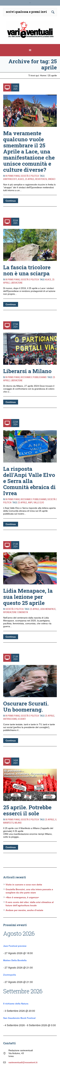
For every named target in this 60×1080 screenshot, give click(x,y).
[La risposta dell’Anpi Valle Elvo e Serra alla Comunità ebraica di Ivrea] (30, 446)
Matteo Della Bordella (15, 960)
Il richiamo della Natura (15, 1003)
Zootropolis (9, 974)
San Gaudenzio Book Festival (19, 1018)
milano (18, 822)
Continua (11, 200)
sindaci (51, 179)
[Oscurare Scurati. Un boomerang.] (30, 681)
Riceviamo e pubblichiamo (34, 377)
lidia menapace (48, 609)
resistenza (41, 179)
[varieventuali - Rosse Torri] (30, 31)
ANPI (30, 502)
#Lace (21, 179)
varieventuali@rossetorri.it (22, 1062)
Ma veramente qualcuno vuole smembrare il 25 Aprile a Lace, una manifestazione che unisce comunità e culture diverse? (29, 151)
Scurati (22, 719)
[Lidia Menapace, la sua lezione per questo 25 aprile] (30, 568)
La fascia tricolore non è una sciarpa (27, 270)
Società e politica (30, 176)
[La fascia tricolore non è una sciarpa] (30, 245)
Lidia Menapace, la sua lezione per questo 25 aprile (28, 596)
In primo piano (12, 176)
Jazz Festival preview (14, 946)
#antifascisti (10, 179)
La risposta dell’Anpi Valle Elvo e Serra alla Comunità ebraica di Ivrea (29, 481)
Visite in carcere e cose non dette (24, 884)
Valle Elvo (38, 502)
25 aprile (29, 179)
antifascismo (10, 719)
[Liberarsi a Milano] (30, 349)
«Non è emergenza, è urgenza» (22, 897)
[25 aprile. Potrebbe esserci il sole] (30, 785)
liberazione (17, 282)
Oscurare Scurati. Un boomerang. (26, 706)
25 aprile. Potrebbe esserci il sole (27, 810)
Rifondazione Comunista (15, 612)
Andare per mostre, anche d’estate (24, 910)
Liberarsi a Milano (27, 371)
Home (43, 75)
